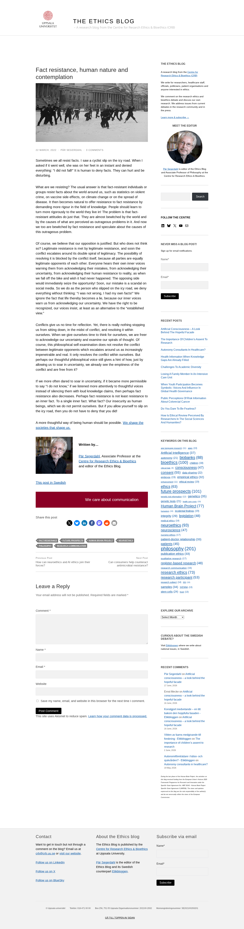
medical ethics (170, 520)
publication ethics (175, 553)
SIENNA (186, 587)
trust (184, 592)
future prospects (72, 540)
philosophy (45, 546)
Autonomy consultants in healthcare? (183, 349)
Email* (165, 277)
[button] (69, 523)
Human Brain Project (101, 540)
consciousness (189, 467)
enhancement (169, 482)
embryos (168, 477)
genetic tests (171, 501)
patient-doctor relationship (181, 539)
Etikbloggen (172, 645)
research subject (171, 582)
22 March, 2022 (46, 150)
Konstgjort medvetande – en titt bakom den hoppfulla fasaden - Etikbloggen (182, 713)
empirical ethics (190, 477)
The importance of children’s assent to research (183, 742)
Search (200, 196)
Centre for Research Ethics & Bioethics (107, 461)
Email (40, 666)
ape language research (173, 448)
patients (170, 544)
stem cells (169, 591)
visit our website (70, 853)
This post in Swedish (51, 482)
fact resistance (48, 540)
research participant (180, 577)
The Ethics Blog (104, 21)
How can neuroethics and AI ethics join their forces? (63, 562)
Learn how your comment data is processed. (117, 716)
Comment (43, 610)
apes (192, 448)
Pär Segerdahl (71, 150)
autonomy (169, 458)
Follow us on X (45, 871)
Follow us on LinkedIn (50, 862)
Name (41, 649)
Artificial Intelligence (178, 453)
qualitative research (174, 558)
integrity (169, 516)
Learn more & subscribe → (175, 117)
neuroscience (174, 530)
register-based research (182, 563)
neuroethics (126, 540)
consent (171, 472)
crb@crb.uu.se (45, 853)
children (196, 463)
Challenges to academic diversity (181, 367)
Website (41, 684)
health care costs (192, 502)
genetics (197, 496)
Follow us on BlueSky (50, 880)
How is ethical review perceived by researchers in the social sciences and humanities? (182, 419)
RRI (186, 582)
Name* (165, 259)
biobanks (191, 457)
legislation (189, 516)
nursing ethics (171, 535)
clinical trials (167, 468)
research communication (71, 546)
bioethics (174, 462)
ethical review (189, 481)
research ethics (178, 572)
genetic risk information (173, 497)
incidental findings (187, 510)
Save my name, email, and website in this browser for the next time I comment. (93, 701)
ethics (169, 486)
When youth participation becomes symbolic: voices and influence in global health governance (182, 388)
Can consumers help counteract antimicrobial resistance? (128, 562)
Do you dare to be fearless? (178, 408)
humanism (167, 511)
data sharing (192, 472)
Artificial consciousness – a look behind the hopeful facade (184, 678)
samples (169, 587)
